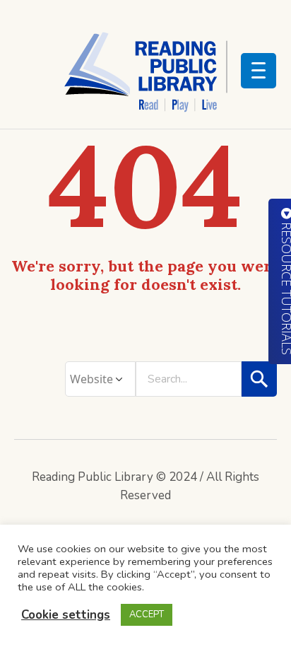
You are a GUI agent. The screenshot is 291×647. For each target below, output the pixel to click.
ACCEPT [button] (146, 614)
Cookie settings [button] (65, 615)
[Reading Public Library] (145, 71)
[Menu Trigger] (258, 70)
